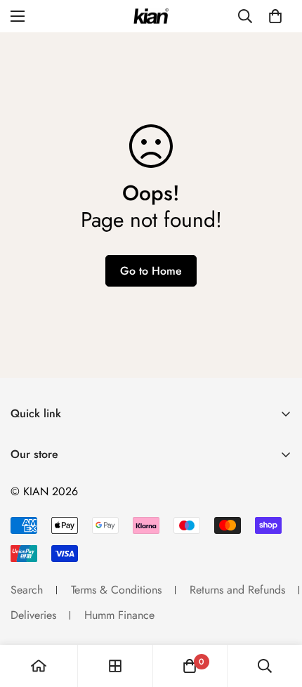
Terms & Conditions (116, 590)
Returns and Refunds (237, 590)
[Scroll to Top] (277, 612)
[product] (38, 665)
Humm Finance (119, 615)
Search (27, 590)
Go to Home (151, 271)
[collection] (115, 666)
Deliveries (33, 615)
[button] (275, 16)
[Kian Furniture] (151, 16)
